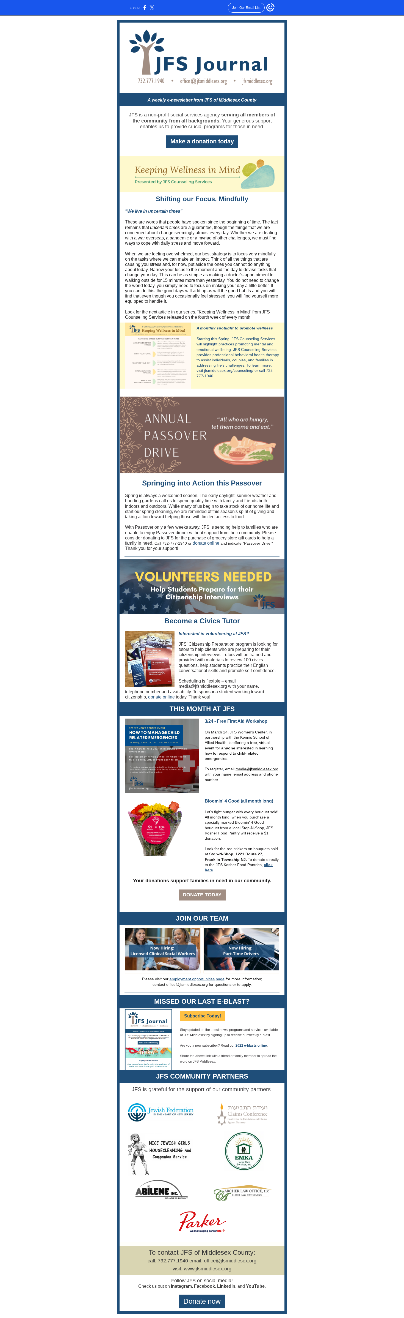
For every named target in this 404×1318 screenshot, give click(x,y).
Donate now (202, 1301)
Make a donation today (202, 141)
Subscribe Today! (202, 1016)
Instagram (181, 1286)
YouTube (255, 1286)
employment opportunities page (197, 979)
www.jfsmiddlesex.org (207, 1268)
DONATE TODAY (202, 894)
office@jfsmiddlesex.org (230, 1261)
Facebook (204, 1286)
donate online (206, 543)
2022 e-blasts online (251, 1045)
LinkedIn (226, 1286)
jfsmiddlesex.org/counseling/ (228, 370)
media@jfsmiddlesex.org (203, 686)
